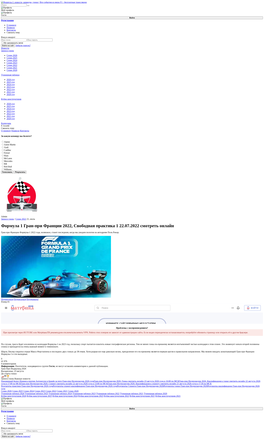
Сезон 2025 (17, 391)
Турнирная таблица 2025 (36, 393)
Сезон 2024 (28, 391)
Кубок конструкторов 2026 (13, 396)
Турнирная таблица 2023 (84, 393)
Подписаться (7, 299)
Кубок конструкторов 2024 (65, 396)
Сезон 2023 (40, 391)
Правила (11, 27)
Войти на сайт (8, 46)
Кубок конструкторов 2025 (39, 396)
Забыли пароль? (23, 45)
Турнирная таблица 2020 (155, 393)
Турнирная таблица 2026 (12, 393)
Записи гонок (7, 219)
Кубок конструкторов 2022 (116, 396)
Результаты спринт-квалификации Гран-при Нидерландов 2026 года (85, 386)
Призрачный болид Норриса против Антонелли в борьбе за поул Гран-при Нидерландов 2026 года (47, 381)
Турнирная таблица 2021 (131, 393)
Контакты (11, 30)
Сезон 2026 (6, 391)
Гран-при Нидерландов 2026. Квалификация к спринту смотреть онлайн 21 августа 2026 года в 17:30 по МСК (160, 383)
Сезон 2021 (62, 391)
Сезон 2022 (21, 219)
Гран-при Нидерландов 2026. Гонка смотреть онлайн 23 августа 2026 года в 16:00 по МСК (136, 381)
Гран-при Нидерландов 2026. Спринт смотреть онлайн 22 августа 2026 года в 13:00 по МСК (64, 383)
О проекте (11, 25)
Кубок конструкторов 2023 (90, 396)
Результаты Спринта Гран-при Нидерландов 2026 (140, 386)
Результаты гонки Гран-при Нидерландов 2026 (185, 386)
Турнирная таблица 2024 (60, 393)
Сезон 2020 (73, 391)
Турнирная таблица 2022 (107, 393)
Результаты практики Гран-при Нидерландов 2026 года (27, 386)
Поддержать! (32, 299)
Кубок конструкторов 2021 (142, 396)
